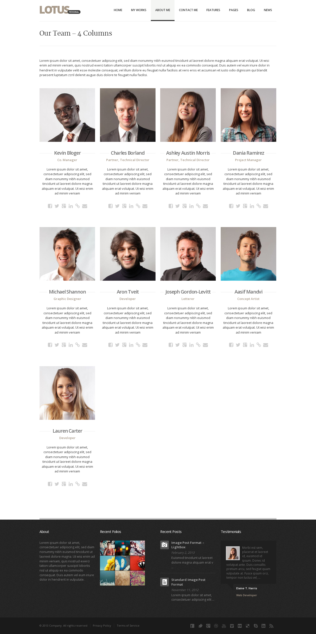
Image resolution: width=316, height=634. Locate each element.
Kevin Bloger (67, 152)
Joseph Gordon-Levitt (188, 291)
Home (118, 10)
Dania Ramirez (248, 152)
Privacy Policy (102, 625)
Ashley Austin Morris (188, 152)
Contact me (188, 10)
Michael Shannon (67, 291)
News (268, 10)
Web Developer (246, 595)
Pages (233, 10)
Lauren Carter (67, 430)
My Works (138, 10)
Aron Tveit (128, 291)
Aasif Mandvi (248, 291)
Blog (251, 10)
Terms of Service (128, 625)
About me (162, 10)
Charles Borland (128, 152)
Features (213, 10)
